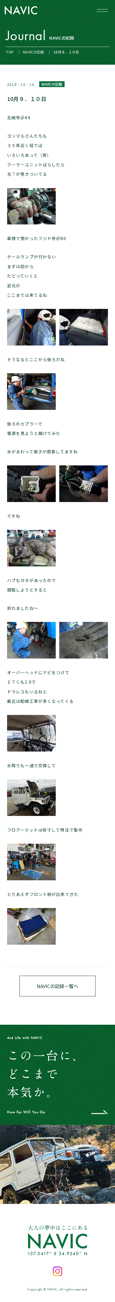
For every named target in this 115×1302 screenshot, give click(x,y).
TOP (10, 51)
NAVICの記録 (33, 51)
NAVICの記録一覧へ (57, 986)
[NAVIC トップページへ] (21, 10)
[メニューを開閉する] (102, 10)
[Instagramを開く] (57, 1271)
